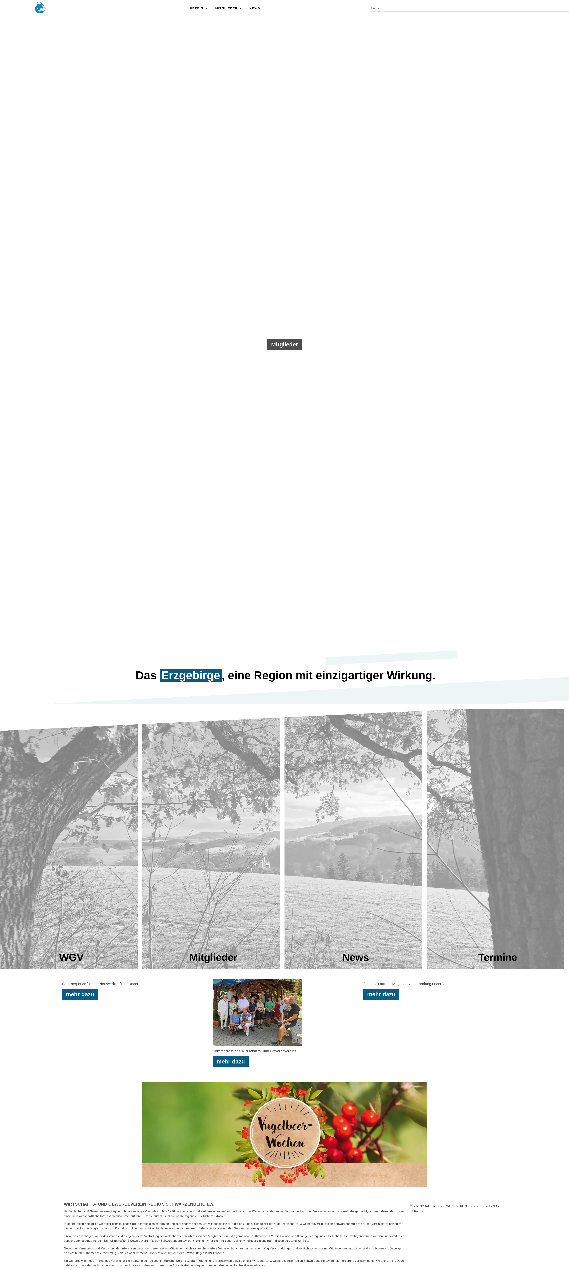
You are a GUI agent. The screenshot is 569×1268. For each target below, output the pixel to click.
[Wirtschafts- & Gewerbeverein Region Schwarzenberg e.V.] (40, 8)
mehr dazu (80, 994)
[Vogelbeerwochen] (284, 1134)
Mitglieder (284, 344)
